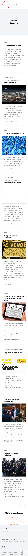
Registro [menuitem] (22, 541)
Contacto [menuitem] (14, 539)
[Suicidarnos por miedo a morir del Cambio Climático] (14, 194)
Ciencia (6, 177)
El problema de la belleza (12, 45)
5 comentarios (17, 387)
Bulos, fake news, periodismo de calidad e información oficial (14, 298)
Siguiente (21, 505)
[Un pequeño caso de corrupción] (14, 467)
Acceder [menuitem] (16, 541)
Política (6, 42)
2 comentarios (16, 340)
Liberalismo (7, 349)
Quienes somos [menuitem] (5, 539)
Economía (6, 77)
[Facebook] (2, 546)
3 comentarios (8, 441)
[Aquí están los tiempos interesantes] (14, 413)
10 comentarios (19, 496)
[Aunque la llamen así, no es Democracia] (14, 249)
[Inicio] (24, 4)
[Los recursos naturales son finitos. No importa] (14, 94)
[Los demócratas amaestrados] (14, 145)
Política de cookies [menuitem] (7, 541)
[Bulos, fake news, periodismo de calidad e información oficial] (14, 311)
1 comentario (7, 284)
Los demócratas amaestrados (14, 134)
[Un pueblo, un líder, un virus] (14, 364)
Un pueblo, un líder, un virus (13, 353)
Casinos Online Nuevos (14, 520)
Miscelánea (14, 349)
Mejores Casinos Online (14, 518)
